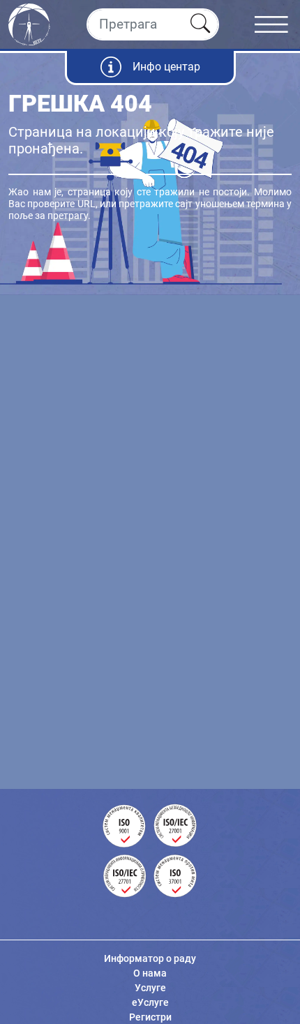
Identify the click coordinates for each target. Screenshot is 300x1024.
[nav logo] (29, 23)
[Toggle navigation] (277, 24)
